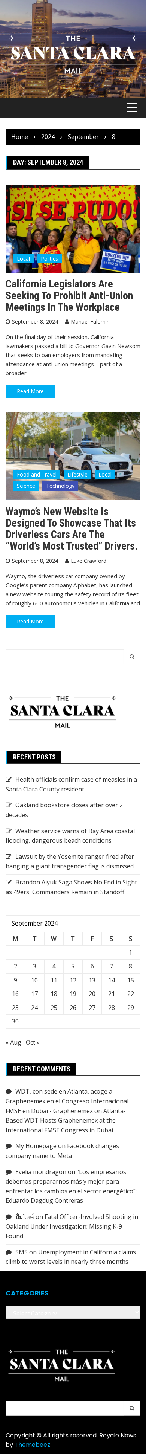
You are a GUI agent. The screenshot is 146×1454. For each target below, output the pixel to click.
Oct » (33, 1042)
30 (15, 1021)
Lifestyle (77, 474)
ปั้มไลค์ (24, 1217)
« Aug (13, 1042)
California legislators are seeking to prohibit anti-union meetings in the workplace (69, 295)
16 (15, 994)
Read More (30, 391)
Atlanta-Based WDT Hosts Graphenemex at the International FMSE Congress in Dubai (66, 1120)
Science (26, 485)
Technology (60, 485)
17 (34, 994)
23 (15, 1007)
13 (92, 980)
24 (34, 1007)
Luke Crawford (88, 560)
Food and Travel (37, 474)
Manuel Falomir (90, 321)
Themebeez (32, 1444)
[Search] (132, 656)
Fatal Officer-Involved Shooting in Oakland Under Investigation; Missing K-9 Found (72, 1226)
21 (111, 994)
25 (54, 1007)
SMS (21, 1252)
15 (130, 980)
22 (130, 994)
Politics (49, 258)
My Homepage (36, 1146)
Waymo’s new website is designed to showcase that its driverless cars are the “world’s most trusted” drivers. (72, 528)
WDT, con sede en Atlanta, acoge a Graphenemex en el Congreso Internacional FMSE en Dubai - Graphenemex (67, 1101)
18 (54, 994)
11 (54, 980)
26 (73, 1007)
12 (73, 980)
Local (23, 258)
